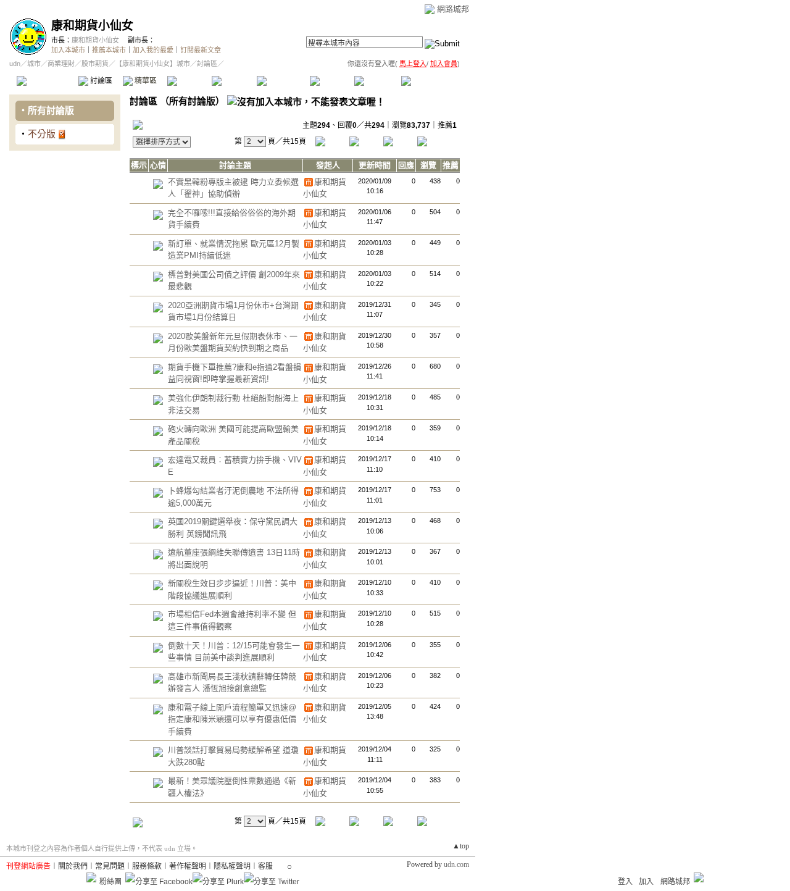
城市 (34, 63)
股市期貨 (95, 63)
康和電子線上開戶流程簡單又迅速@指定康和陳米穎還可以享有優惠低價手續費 (232, 719)
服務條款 (147, 866)
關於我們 (73, 866)
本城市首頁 (46, 81)
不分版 (42, 133)
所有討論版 (51, 110)
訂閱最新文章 (200, 50)
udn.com (456, 864)
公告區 (332, 81)
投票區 (189, 81)
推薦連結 (282, 81)
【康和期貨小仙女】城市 (152, 63)
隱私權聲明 (232, 866)
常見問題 (110, 866)
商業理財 (61, 63)
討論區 (100, 81)
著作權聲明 (187, 866)
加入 (646, 881)
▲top (460, 846)
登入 (625, 881)
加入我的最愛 (153, 50)
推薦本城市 (109, 50)
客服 (265, 866)
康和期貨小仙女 (92, 25)
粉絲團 (110, 881)
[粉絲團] (91, 877)
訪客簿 (376, 81)
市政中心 (431, 81)
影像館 (234, 81)
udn (14, 63)
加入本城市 (68, 50)
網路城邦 (453, 9)
